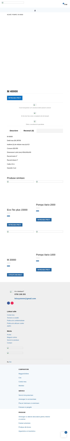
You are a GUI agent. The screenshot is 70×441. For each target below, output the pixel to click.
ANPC (9, 326)
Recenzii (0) (29, 131)
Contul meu (10, 315)
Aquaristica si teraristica (27, 431)
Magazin (24, 374)
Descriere (14, 131)
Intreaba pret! (14, 98)
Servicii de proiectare (26, 395)
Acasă (9, 14)
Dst (10, 362)
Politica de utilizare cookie (15, 323)
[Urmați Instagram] (12, 303)
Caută (43, 4)
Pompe (14, 14)
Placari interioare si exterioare (29, 403)
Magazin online (12, 337)
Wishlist (21, 386)
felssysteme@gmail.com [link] (25, 299)
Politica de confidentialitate (15, 320)
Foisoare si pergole (25, 407)
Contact (9, 343)
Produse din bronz (25, 427)
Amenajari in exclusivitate (27, 399)
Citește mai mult (15, 275)
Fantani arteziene (24, 423)
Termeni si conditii (13, 318)
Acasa (9, 334)
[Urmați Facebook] (8, 303)
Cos (20, 378)
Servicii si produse (13, 340)
